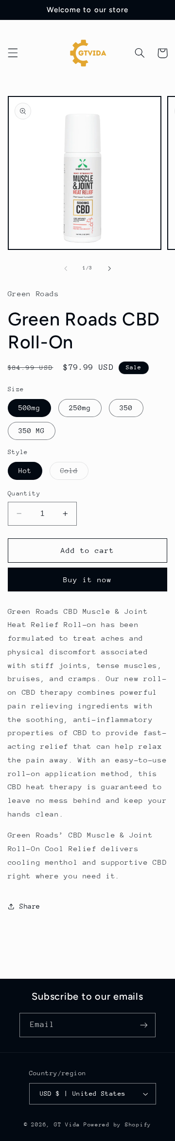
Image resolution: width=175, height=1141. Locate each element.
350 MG (31, 431)
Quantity (24, 493)
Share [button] (29, 906)
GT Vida (67, 1125)
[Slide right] (109, 268)
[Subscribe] (144, 1025)
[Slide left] (65, 268)
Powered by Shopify (117, 1125)
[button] (12, 53)
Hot (25, 471)
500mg (29, 408)
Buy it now (87, 579)
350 (126, 408)
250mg (80, 408)
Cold (74, 473)
